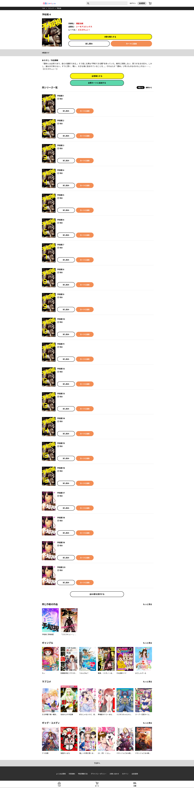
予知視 (59, 8)
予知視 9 (60, 294)
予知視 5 (60, 195)
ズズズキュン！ (84, 30)
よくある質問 (61, 774)
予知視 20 (61, 567)
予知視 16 (61, 468)
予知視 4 (60, 170)
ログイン (133, 3)
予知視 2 (60, 120)
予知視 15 (61, 443)
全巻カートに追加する (97, 83)
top (43, 8)
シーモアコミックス (84, 27)
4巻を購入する (110, 37)
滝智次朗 (79, 23)
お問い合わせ (114, 774)
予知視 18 (61, 518)
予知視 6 (60, 220)
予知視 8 (60, 269)
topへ (97, 763)
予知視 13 (61, 393)
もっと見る (147, 604)
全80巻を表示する (97, 594)
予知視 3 (60, 145)
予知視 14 (61, 418)
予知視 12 (61, 369)
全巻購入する (97, 76)
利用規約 (72, 774)
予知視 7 (60, 245)
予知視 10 (61, 319)
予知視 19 (61, 542)
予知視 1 (60, 96)
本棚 (134, 786)
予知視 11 (60, 344)
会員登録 (142, 3)
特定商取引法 (83, 774)
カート (97, 786)
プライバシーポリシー (98, 774)
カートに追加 (131, 44)
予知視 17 (61, 493)
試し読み (89, 44)
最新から (149, 87)
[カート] (150, 3)
